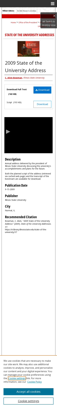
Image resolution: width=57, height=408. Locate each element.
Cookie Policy (34, 381)
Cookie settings (16, 378)
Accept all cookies (28, 392)
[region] (28, 381)
